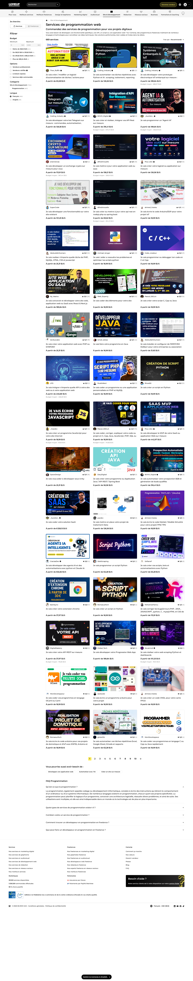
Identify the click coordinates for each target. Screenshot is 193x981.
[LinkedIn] (175, 906)
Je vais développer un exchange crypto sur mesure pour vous (65, 167)
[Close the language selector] (109, 977)
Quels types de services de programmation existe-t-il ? (71, 807)
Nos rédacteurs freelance (76, 865)
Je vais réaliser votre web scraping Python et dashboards (160, 653)
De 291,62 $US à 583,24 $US (24, 56)
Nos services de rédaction (18, 865)
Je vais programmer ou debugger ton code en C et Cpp (161, 258)
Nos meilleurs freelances (76, 872)
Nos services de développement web (23, 861)
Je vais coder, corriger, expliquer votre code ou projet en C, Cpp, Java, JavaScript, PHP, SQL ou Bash (114, 436)
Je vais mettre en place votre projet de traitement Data (111, 523)
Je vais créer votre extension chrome (63, 609)
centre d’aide (174, 883)
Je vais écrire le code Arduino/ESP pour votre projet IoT (161, 213)
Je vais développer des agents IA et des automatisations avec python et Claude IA (65, 566)
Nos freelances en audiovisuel (78, 858)
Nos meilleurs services (17, 872)
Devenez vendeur (168, 5)
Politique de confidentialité (55, 906)
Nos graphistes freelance (76, 855)
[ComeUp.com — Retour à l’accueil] (14, 4)
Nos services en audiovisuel (19, 858)
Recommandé (176, 39)
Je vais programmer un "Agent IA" (155, 120)
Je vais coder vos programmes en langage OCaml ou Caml (65, 699)
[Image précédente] (95, 55)
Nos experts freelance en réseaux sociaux (82, 868)
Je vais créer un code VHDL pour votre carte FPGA (160, 699)
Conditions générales (36, 906)
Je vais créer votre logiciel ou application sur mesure (160, 167)
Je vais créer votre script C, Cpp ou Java (158, 301)
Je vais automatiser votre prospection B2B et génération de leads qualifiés (161, 480)
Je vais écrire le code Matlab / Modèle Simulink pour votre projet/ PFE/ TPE (161, 523)
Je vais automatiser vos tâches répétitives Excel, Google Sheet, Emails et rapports (115, 742)
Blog (127, 865)
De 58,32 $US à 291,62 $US (23, 52)
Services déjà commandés (23, 77)
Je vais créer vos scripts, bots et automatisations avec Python (154, 566)
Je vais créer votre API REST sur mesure (64, 652)
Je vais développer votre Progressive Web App (114, 652)
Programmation (18, 88)
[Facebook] (180, 906)
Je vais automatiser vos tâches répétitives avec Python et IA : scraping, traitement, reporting (114, 76)
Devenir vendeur (132, 858)
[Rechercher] (57, 4)
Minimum (13, 42)
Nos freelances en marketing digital (80, 851)
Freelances (34, 26)
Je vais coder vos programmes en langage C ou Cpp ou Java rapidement (162, 742)
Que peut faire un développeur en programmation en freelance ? (76, 830)
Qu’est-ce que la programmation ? (61, 787)
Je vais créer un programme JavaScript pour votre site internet (66, 434)
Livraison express (19, 74)
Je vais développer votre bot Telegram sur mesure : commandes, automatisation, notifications (65, 123)
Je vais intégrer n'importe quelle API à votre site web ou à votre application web (68, 388)
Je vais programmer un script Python (110, 565)
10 (135, 758)
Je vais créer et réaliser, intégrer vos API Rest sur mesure (113, 121)
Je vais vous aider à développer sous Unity (65, 479)
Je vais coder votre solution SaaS (61, 522)
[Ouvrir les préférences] (180, 4)
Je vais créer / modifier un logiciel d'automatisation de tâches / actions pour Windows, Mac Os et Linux (65, 77)
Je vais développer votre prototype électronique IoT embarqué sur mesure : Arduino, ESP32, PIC (158, 77)
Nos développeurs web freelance (79, 861)
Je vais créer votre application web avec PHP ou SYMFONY (68, 345)
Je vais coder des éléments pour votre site (112, 301)
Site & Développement (59, 20)
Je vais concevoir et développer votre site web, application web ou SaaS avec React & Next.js (67, 302)
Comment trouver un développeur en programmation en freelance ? (77, 822)
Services (19, 26)
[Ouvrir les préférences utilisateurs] (189, 4)
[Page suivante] (140, 759)
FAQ (127, 868)
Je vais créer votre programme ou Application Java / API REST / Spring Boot (114, 480)
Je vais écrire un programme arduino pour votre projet (112, 699)
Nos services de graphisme (19, 855)
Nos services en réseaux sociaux (21, 868)
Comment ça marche (134, 851)
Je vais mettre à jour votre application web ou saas (114, 167)
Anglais (17, 100)
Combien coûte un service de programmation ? (67, 815)
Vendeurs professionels (21, 67)
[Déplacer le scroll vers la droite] (183, 13)
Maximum (30, 42)
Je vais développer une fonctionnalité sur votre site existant (67, 213)
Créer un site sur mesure (110, 772)
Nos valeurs (130, 855)
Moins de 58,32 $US (22, 49)
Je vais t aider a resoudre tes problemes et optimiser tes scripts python (112, 258)
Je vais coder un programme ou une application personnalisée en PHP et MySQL (115, 388)
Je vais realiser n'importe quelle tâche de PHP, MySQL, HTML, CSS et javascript (67, 258)
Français (18, 96)
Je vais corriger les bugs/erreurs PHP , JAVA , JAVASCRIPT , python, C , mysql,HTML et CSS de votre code (162, 612)
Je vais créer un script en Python (155, 387)
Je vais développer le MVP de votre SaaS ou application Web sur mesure (160, 434)
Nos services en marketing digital (21, 851)
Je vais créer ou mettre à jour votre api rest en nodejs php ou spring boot (114, 213)
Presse (128, 861)
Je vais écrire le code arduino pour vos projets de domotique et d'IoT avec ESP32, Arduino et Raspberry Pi (67, 744)
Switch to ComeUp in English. (95, 977)
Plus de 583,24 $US (21, 59)
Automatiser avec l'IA (87, 772)
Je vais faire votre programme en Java (110, 344)
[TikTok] (183, 906)
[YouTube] (177, 906)
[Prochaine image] (134, 55)
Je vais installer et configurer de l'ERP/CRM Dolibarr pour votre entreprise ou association (161, 345)
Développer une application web (60, 772)
